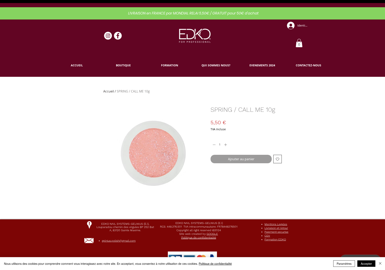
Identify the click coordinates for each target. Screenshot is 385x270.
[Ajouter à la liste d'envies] (277, 159)
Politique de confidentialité (215, 264)
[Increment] (225, 144)
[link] (299, 43)
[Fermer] (380, 263)
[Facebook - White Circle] (118, 36)
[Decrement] (213, 144)
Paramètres (344, 264)
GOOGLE (212, 233)
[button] (123, 65)
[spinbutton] (219, 144)
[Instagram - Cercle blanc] (108, 36)
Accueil (108, 91)
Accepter (366, 264)
